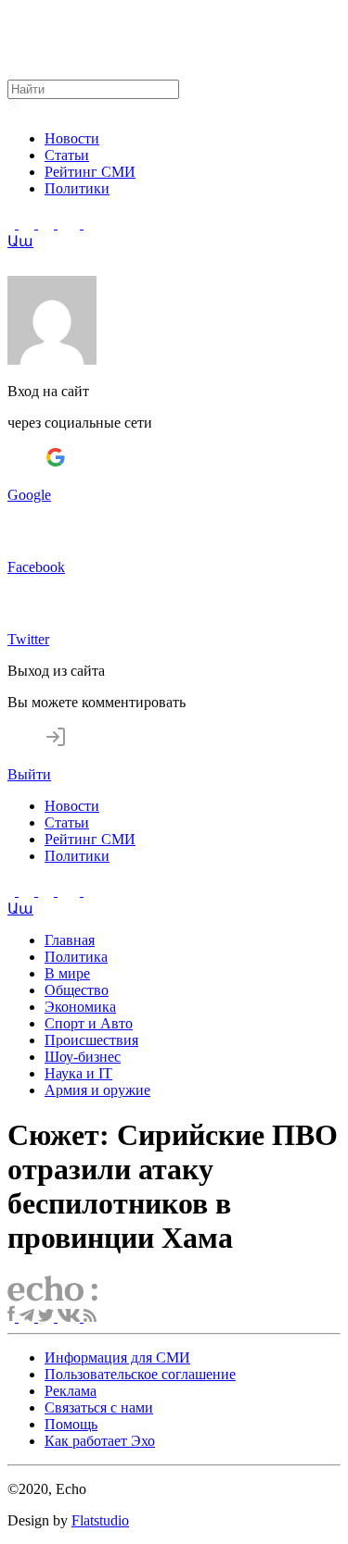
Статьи (67, 155)
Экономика (80, 1007)
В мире (67, 973)
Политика (76, 957)
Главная (70, 940)
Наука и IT (78, 1073)
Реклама (71, 1391)
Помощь (71, 1424)
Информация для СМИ (117, 1357)
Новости (72, 138)
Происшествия (91, 1040)
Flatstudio (100, 1520)
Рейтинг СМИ (90, 172)
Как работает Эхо (100, 1441)
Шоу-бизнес (83, 1057)
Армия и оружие (97, 1090)
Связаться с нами (99, 1407)
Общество (77, 990)
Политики (77, 188)
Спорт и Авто (89, 1023)
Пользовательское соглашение (140, 1374)
